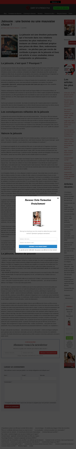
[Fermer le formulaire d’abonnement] (58, 198)
